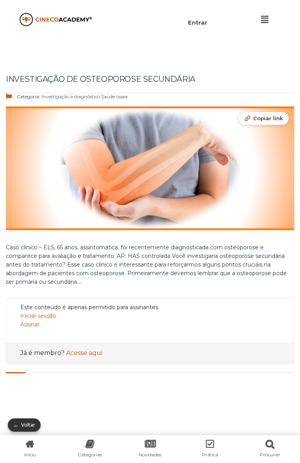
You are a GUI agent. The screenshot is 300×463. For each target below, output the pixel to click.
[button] (156, 11)
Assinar (29, 324)
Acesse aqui (84, 353)
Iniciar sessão (38, 315)
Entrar (197, 22)
